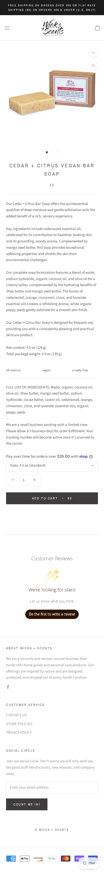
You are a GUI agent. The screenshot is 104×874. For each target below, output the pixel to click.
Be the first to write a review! (52, 614)
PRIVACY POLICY (19, 732)
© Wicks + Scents (52, 830)
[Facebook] (8, 687)
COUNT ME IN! (26, 804)
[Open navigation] (7, 28)
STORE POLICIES (19, 724)
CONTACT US (16, 715)
